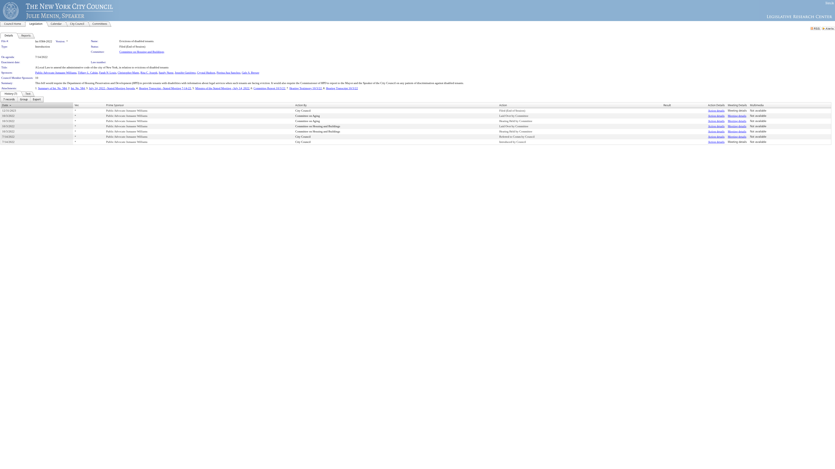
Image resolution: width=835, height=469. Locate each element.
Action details (716, 110)
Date (5, 105)
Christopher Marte (128, 72)
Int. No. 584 (78, 88)
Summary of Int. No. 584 (52, 88)
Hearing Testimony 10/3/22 (305, 88)
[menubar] (21, 99)
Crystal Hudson (206, 72)
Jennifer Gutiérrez (185, 72)
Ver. (77, 105)
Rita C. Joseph (148, 72)
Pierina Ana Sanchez (228, 72)
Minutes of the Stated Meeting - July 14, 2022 (222, 88)
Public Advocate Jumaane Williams (56, 72)
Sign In (829, 2)
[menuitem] (9, 99)
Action (503, 105)
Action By (301, 105)
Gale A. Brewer (250, 72)
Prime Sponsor (115, 105)
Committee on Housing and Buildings (141, 51)
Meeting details (737, 115)
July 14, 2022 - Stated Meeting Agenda (112, 88)
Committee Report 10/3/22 (269, 88)
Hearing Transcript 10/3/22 (342, 88)
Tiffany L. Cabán (88, 72)
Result (667, 105)
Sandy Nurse (166, 72)
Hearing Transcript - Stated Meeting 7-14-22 (165, 88)
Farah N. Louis (107, 72)
